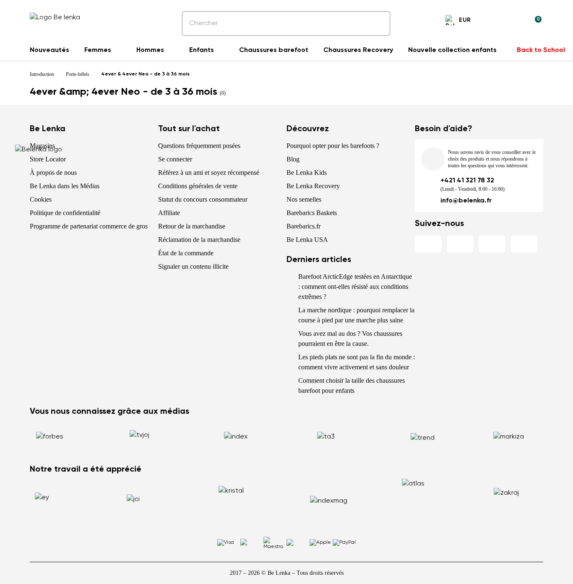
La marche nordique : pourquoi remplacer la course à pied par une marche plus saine (356, 315)
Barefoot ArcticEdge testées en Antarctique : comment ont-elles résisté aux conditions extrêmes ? (355, 286)
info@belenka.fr (466, 200)
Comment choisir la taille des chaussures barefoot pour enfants (351, 385)
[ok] (378, 23)
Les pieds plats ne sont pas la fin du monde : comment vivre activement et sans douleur (356, 362)
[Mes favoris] (495, 21)
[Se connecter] (515, 21)
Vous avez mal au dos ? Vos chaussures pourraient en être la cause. (350, 338)
